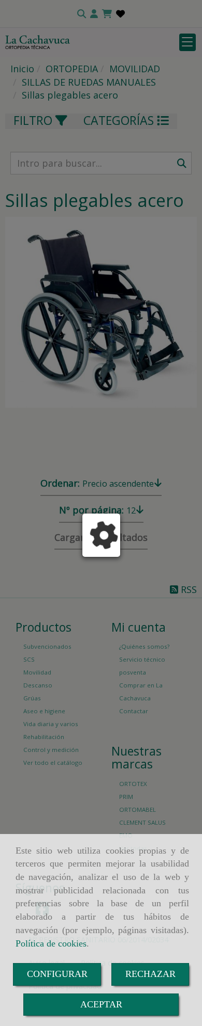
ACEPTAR (101, 1004)
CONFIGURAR (57, 974)
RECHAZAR (150, 974)
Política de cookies (51, 943)
